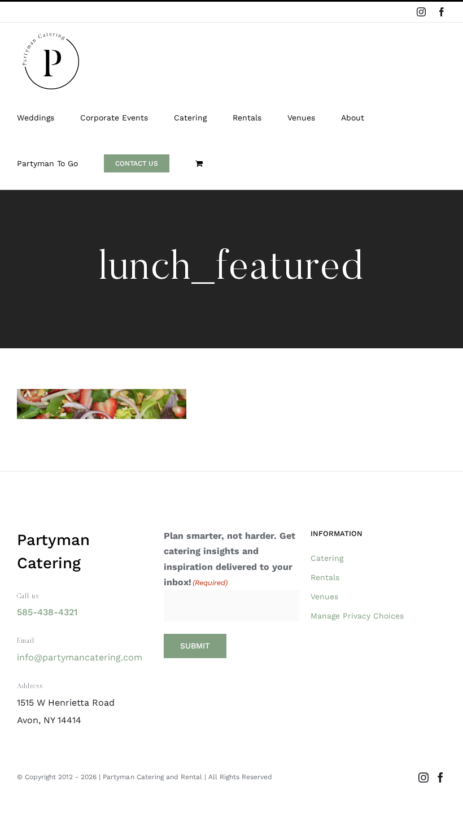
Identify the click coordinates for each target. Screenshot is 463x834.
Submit (195, 645)
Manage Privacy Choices (357, 615)
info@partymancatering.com (79, 657)
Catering (327, 558)
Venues (324, 596)
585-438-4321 (47, 612)
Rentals (325, 577)
